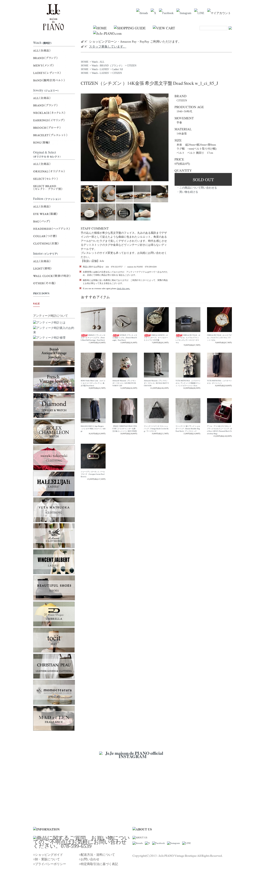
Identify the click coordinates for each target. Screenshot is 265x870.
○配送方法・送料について (97, 854)
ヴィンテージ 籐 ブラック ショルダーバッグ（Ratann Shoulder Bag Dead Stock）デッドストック (188, 428)
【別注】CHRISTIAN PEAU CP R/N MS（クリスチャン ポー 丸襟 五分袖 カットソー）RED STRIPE (124, 428)
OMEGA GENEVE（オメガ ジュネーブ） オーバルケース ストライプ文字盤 (156, 337)
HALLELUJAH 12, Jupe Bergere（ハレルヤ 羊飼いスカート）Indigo (93, 428)
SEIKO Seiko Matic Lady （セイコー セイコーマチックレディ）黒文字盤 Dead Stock (93, 383)
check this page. (123, 288)
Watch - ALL (98, 61)
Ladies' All (117, 69)
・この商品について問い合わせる (197, 187)
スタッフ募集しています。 (107, 46)
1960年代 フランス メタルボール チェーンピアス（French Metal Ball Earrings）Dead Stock (93, 337)
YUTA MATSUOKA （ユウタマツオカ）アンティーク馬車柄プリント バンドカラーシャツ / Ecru (188, 383)
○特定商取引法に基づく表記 (98, 864)
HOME (84, 61)
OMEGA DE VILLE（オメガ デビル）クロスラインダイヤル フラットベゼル (219, 337)
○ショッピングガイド (48, 854)
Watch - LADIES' (100, 69)
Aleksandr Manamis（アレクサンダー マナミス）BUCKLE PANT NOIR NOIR (156, 383)
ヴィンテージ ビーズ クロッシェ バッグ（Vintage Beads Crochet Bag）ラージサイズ (156, 428)
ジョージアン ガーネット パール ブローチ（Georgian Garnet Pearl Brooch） (93, 474)
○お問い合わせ (89, 859)
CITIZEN (131, 65)
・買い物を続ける (187, 191)
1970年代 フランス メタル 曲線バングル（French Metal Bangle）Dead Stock (124, 337)
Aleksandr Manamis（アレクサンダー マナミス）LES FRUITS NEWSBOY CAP (124, 383)
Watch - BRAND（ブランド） (108, 65)
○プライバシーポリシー (49, 864)
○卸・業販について (46, 859)
